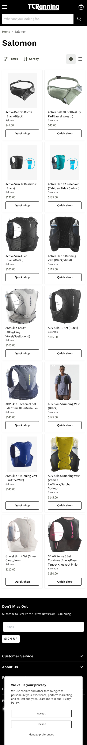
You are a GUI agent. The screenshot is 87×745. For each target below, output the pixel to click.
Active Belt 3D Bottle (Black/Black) (18, 114)
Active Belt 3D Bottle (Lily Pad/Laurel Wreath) (64, 114)
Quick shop (22, 133)
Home (6, 32)
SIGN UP (11, 639)
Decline (41, 724)
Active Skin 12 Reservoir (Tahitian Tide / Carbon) (63, 186)
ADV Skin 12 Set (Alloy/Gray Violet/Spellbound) (17, 332)
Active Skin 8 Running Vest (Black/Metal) (62, 258)
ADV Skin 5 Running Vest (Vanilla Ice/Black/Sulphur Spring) (64, 482)
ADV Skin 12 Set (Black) (63, 328)
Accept (41, 713)
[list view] (80, 59)
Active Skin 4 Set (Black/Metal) (16, 258)
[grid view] (71, 59)
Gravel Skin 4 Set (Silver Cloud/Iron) (20, 558)
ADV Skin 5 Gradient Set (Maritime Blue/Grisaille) (21, 406)
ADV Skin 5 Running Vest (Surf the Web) (21, 478)
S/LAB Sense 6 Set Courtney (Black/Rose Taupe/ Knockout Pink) (63, 560)
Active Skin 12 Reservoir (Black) (20, 186)
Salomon (10, 120)
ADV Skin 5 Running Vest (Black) (64, 406)
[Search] (79, 19)
